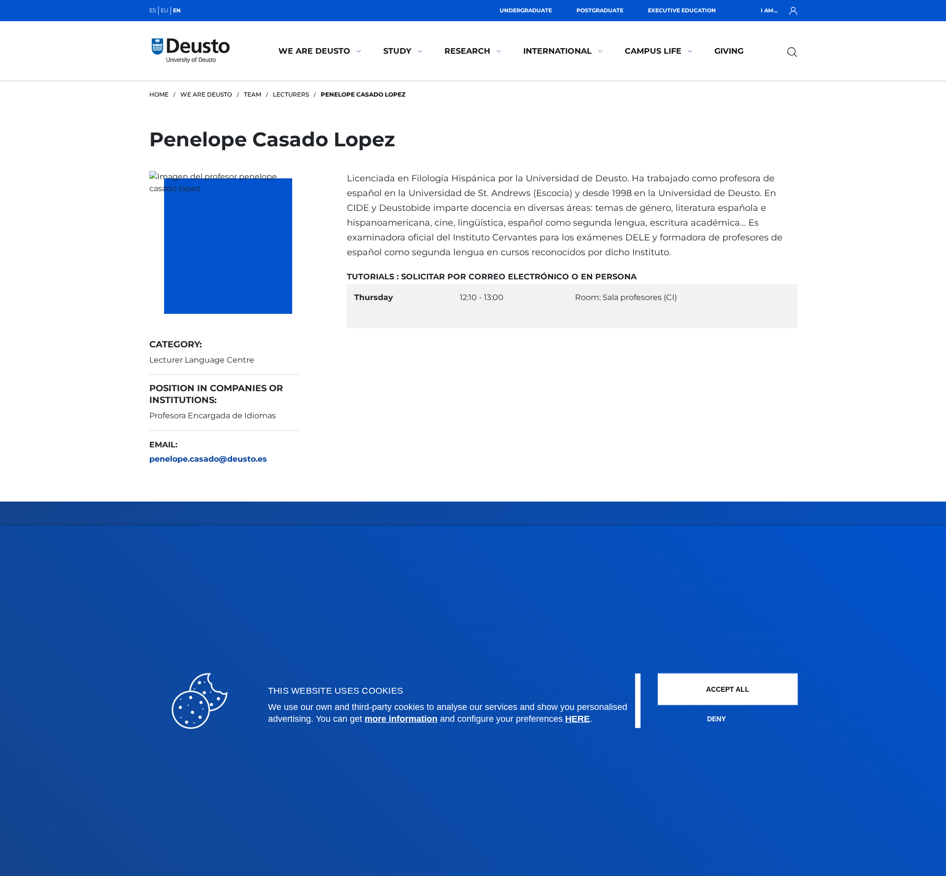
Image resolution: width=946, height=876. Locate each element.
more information (401, 719)
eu (165, 10)
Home (159, 94)
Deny (716, 719)
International (557, 51)
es (152, 10)
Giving (728, 51)
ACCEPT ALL (727, 689)
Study (397, 51)
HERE (577, 719)
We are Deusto (314, 51)
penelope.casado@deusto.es (208, 459)
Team (252, 94)
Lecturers (291, 94)
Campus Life (653, 51)
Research (467, 51)
